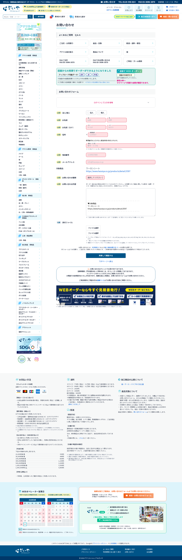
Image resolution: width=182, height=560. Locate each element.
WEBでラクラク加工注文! (124, 17)
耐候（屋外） (23, 188)
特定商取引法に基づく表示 (112, 552)
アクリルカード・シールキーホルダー (28, 308)
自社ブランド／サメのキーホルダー (28, 313)
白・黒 (21, 77)
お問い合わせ (109, 2)
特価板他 (22, 144)
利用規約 (150, 549)
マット (21, 98)
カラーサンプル (24, 138)
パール (21, 95)
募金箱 (21, 271)
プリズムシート (24, 111)
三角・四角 (22, 175)
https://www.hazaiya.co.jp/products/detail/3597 (108, 171)
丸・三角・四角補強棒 (26, 212)
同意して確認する (106, 255)
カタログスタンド (25, 280)
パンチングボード (25, 209)
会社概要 (150, 552)
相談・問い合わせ (170, 16)
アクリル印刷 (23, 252)
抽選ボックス (23, 274)
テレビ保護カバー (25, 286)
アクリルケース (24, 249)
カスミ (21, 107)
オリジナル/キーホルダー (27, 320)
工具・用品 (22, 240)
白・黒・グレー (24, 203)
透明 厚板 (22, 67)
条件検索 (41, 16)
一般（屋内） (23, 185)
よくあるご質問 (108, 549)
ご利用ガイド (85, 549)
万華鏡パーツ (23, 283)
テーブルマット (24, 261)
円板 (20, 163)
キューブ (22, 166)
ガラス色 (22, 92)
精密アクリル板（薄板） (27, 71)
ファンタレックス (25, 117)
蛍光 (20, 104)
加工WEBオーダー (148, 16)
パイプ (21, 154)
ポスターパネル (24, 268)
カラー (21, 89)
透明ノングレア (24, 74)
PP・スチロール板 (25, 228)
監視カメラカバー (25, 277)
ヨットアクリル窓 (24, 292)
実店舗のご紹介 (130, 549)
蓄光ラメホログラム (25, 132)
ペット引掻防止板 (25, 289)
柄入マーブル (23, 129)
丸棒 (20, 172)
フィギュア (22, 258)
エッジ (21, 101)
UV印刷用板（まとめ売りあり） (28, 64)
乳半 (20, 80)
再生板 (21, 141)
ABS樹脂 (22, 225)
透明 (20, 60)
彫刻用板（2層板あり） (26, 120)
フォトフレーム (24, 265)
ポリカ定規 (22, 295)
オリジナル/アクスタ (26, 317)
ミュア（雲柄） (24, 126)
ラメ (20, 123)
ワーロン (22, 114)
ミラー (21, 86)
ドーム (21, 156)
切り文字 (22, 255)
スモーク (22, 83)
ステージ (22, 169)
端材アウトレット (25, 332)
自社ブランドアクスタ (26, 323)
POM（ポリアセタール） (27, 231)
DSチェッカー (23, 135)
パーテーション (24, 298)
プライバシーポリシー (88, 552)
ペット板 (22, 222)
